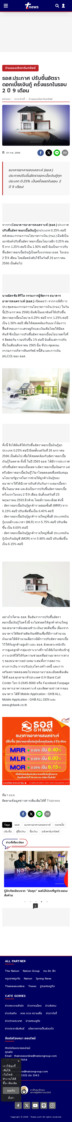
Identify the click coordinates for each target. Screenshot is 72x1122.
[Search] (57, 6)
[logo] (29, 5)
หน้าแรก (6, 99)
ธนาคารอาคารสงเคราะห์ (37, 825)
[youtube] (35, 1105)
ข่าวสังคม (50, 1006)
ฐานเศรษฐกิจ (47, 986)
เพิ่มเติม (12, 1083)
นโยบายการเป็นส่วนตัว (41, 1029)
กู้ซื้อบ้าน (20, 832)
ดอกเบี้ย (59, 825)
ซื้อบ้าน (33, 832)
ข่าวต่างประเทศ (13, 1021)
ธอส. (12, 795)
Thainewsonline (15, 986)
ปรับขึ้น (8, 832)
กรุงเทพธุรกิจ (12, 979)
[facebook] (40, 152)
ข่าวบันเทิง (11, 1013)
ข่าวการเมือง (34, 1006)
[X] (26, 1105)
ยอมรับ (11, 1090)
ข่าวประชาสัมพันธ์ (15, 1029)
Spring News (43, 979)
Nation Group (31, 971)
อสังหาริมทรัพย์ (50, 832)
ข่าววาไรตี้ (19, 99)
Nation (28, 979)
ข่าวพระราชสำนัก (14, 1006)
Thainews (53, 800)
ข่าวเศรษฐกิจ (33, 1021)
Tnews (32, 986)
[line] (57, 152)
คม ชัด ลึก (49, 971)
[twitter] (48, 152)
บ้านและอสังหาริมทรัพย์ (40, 99)
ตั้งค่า (11, 1098)
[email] (65, 152)
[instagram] (52, 1105)
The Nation (12, 971)
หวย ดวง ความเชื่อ (31, 1013)
